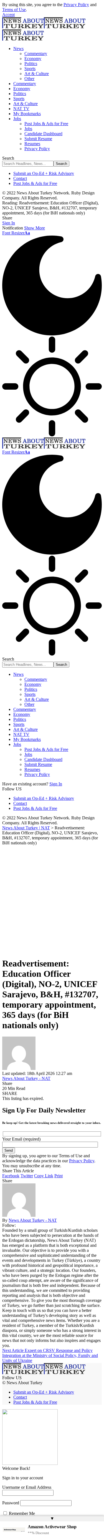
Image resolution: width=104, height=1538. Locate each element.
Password (10, 1502)
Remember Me (21, 1513)
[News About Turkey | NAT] (43, 447)
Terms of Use (14, 9)
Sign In (55, 784)
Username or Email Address (26, 1487)
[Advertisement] (52, 900)
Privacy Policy (76, 4)
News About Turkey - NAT (26, 1078)
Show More (34, 228)
